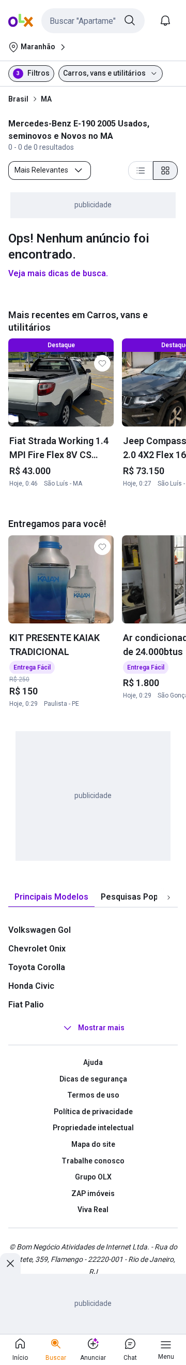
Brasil (18, 99)
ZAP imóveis (93, 1193)
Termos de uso (93, 1095)
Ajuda (93, 1062)
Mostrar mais (101, 1027)
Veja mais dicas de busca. (58, 273)
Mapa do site (93, 1144)
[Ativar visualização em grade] (165, 170)
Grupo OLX (93, 1177)
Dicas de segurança (93, 1079)
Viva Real (93, 1209)
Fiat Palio (26, 1004)
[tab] (51, 897)
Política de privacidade (93, 1111)
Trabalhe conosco (93, 1161)
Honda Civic (31, 986)
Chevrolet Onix (37, 949)
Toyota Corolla (36, 967)
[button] (93, 20)
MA (46, 99)
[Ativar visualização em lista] (140, 170)
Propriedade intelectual (93, 1128)
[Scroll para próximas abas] (168, 897)
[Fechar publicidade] (10, 1263)
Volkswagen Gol (39, 930)
